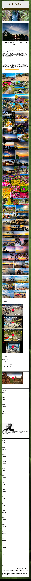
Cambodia (3, 390)
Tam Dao (3, 359)
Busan (12, 568)
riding (16, 573)
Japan (3, 399)
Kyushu (6, 571)
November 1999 (4, 543)
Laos (3, 402)
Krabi (27, 570)
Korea (26, 570)
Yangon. (7, 574)
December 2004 (4, 540)
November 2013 (4, 519)
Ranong (12, 573)
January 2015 (4, 508)
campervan (19, 568)
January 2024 (4, 454)
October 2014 (4, 512)
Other (3, 409)
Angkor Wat (3, 568)
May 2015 (3, 503)
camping (24, 568)
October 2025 (4, 449)
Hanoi (13, 570)
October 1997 (4, 550)
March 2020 (3, 470)
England (7, 570)
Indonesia (3, 397)
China (3, 392)
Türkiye (5, 574)
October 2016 (4, 494)
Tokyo (26, 573)
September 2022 (4, 461)
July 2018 (3, 480)
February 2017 (4, 489)
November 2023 (4, 456)
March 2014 (3, 517)
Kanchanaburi (22, 570)
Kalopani (19, 570)
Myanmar (3, 406)
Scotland (19, 573)
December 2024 (4, 452)
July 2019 (3, 473)
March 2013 (3, 524)
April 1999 (3, 545)
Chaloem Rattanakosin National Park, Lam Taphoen (12, 69)
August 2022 (4, 463)
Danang (3, 570)
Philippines (3, 411)
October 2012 (4, 529)
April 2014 (3, 515)
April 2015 (3, 505)
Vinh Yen (3, 361)
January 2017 (4, 491)
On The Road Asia (16, 4)
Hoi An (15, 570)
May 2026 (3, 440)
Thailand (3, 413)
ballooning (6, 568)
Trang (3, 574)
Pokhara (10, 573)
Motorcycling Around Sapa (5, 364)
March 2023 (3, 459)
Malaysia (3, 404)
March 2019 (3, 475)
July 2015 (3, 501)
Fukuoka (9, 570)
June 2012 (3, 531)
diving (5, 570)
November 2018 (4, 477)
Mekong (13, 571)
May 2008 (3, 536)
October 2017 (4, 482)
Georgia (3, 395)
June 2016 (3, 496)
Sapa (17, 573)
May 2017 (3, 484)
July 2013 (3, 522)
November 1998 (4, 547)
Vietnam (3, 416)
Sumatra (22, 573)
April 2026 (3, 442)
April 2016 (3, 498)
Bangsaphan (10, 568)
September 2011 (4, 533)
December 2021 (4, 466)
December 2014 (4, 510)
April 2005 (3, 538)
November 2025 (4, 447)
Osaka (3, 573)
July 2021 (3, 468)
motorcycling (20, 571)
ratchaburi (14, 573)
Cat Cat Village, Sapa (5, 366)
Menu (27, 8)
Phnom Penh (7, 573)
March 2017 (3, 487)
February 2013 (4, 526)
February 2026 (4, 445)
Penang (5, 573)
